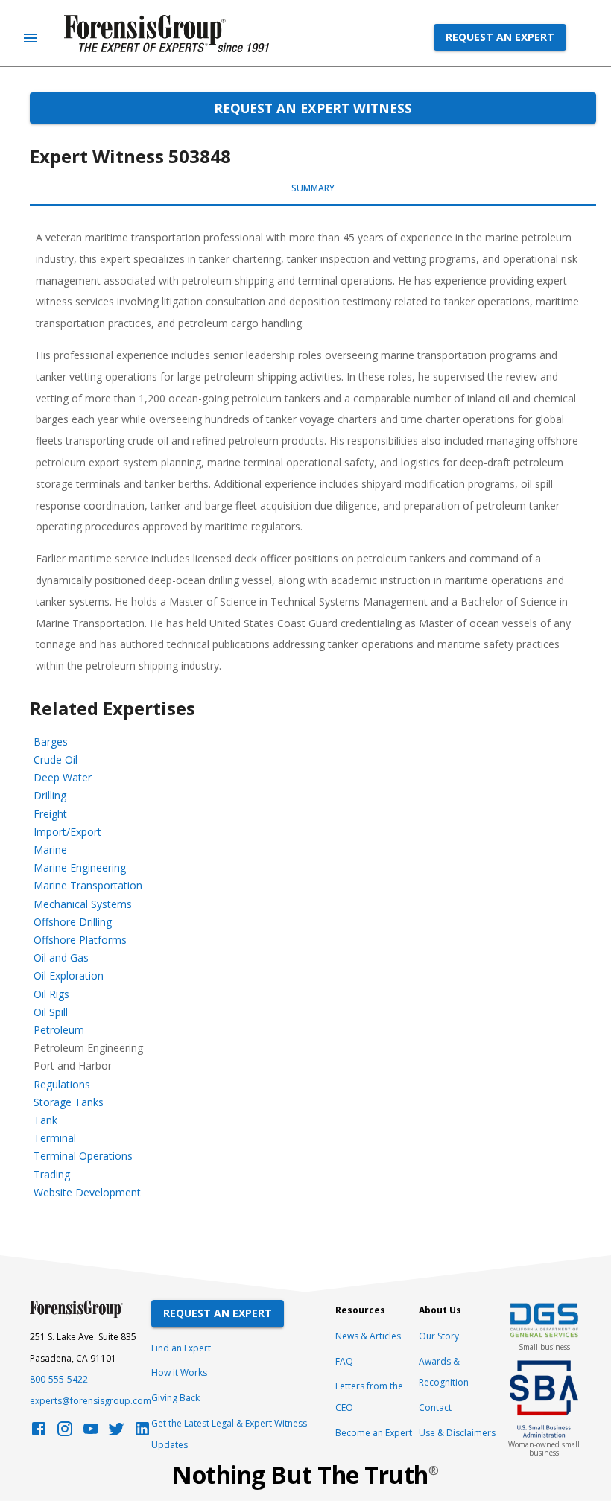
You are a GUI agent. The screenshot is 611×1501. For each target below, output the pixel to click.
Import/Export (67, 832)
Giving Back (175, 1397)
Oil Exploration (69, 975)
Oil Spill (51, 1012)
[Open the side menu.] (30, 38)
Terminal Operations (83, 1156)
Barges (51, 741)
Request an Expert (500, 37)
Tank (45, 1120)
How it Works (179, 1372)
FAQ (344, 1361)
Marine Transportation (88, 885)
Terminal (55, 1138)
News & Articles (368, 1336)
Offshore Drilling (73, 922)
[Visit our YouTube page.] (91, 1433)
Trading (52, 1174)
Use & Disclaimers (457, 1433)
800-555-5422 (59, 1379)
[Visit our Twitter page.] (116, 1433)
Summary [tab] (313, 188)
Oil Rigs (51, 994)
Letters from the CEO (369, 1397)
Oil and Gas (61, 958)
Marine (50, 849)
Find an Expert (181, 1348)
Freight (50, 814)
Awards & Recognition (444, 1372)
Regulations (62, 1084)
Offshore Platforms (80, 940)
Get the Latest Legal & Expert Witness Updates (229, 1434)
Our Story (439, 1336)
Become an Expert (373, 1433)
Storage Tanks (69, 1102)
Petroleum (59, 1030)
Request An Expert (217, 1313)
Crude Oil (55, 759)
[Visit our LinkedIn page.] (142, 1433)
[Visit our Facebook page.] (39, 1433)
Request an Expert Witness (313, 108)
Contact (435, 1407)
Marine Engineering (80, 867)
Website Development (87, 1192)
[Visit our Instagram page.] (65, 1433)
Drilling (50, 795)
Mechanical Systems (83, 904)
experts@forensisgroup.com (90, 1400)
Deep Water (63, 777)
